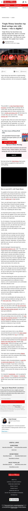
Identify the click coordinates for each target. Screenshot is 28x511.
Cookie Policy (14, 489)
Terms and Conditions (14, 485)
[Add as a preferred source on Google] (14, 500)
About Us (14, 481)
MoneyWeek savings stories (20, 465)
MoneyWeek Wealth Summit (20, 457)
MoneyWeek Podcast (7, 457)
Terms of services (16, 405)
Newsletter (24, 71)
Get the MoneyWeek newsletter (20, 448)
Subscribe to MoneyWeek (7, 448)
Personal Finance (5, 17)
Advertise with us (14, 491)
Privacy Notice (18, 406)
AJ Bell (25, 338)
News (18, 43)
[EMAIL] (9, 423)
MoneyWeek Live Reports (14, 459)
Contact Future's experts (14, 483)
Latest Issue (14, 451)
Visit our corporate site (18, 507)
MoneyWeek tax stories (14, 468)
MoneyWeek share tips (7, 465)
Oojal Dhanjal (10, 41)
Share (4, 71)
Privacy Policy (14, 487)
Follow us (17, 71)
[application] (14, 176)
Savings (12, 17)
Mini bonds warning (13, 7)
